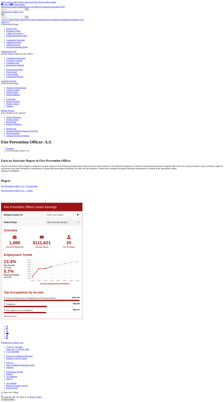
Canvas (6, 4)
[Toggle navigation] (3, 14)
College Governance (14, 33)
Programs (10, 148)
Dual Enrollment (13, 95)
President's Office (13, 31)
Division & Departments (16, 88)
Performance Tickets (14, 372)
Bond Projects (12, 388)
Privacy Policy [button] (36, 397)
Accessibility (11, 383)
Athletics (9, 367)
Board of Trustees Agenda (17, 386)
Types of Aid (11, 72)
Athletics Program (13, 42)
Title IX (9, 379)
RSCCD (9, 363)
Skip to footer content (47, 2)
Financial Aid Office (14, 70)
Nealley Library (12, 104)
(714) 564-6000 (12, 352)
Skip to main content (9, 2)
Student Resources (13, 117)
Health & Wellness (14, 124)
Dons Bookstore (13, 133)
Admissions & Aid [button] (8, 51)
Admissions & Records (15, 58)
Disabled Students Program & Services (22, 131)
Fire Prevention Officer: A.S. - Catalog (17, 191)
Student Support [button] (7, 110)
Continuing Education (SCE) (53, 7)
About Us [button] (5, 22)
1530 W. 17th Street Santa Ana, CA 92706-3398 (17, 348)
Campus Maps (19, 4)
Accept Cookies (8, 400)
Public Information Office (16, 36)
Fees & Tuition (12, 74)
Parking (9, 374)
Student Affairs (12, 120)
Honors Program (13, 101)
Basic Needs (11, 122)
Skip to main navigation (28, 2)
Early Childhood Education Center (20, 365)
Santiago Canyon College (16, 358)
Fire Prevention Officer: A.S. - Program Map (19, 186)
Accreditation (11, 376)
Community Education (15, 40)
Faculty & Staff (31, 7)
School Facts (11, 29)
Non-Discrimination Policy (17, 47)
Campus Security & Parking (17, 136)
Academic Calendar (14, 60)
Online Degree (12, 92)
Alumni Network (13, 45)
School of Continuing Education (19, 356)
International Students (15, 65)
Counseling (11, 99)
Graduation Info (12, 63)
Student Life (11, 129)
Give (39, 7)
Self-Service (6, 7)
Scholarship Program (14, 77)
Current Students (18, 7)
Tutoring (9, 106)
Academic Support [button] (8, 81)
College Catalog (12, 90)
